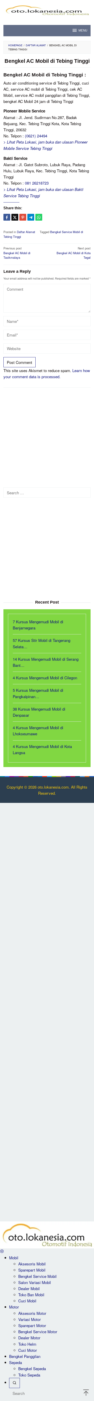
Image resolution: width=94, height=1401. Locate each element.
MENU (82, 30)
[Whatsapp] (38, 217)
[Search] (14, 1383)
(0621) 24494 (36, 136)
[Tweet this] (14, 217)
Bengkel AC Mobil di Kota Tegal (74, 253)
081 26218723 (37, 183)
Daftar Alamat (26, 232)
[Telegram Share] (30, 217)
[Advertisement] (47, 439)
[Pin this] (22, 217)
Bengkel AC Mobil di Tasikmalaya (16, 253)
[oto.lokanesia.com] (47, 9)
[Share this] (6, 217)
